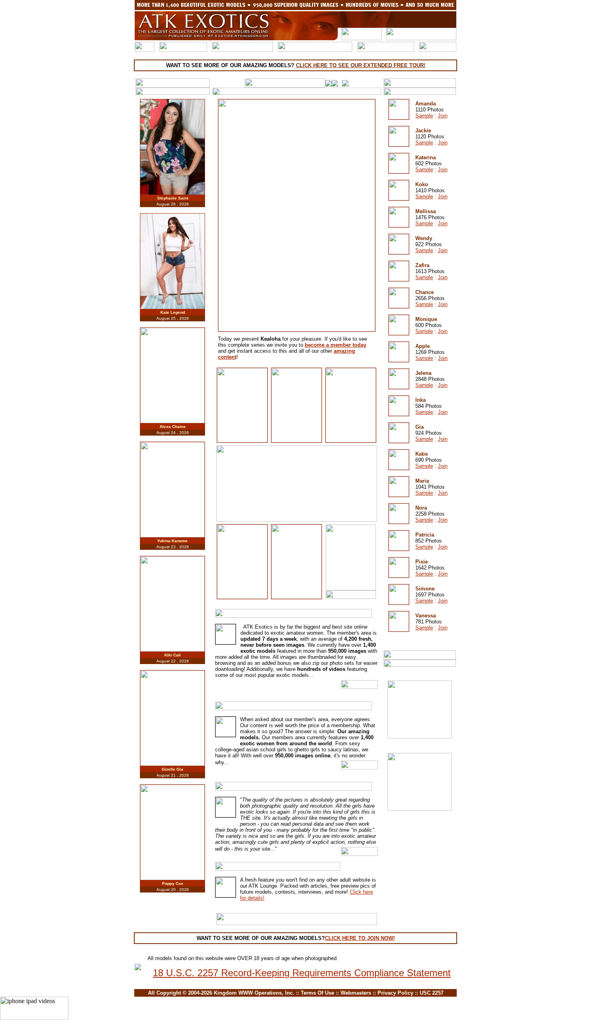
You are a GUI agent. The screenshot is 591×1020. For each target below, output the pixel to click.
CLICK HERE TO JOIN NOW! (360, 938)
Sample (424, 116)
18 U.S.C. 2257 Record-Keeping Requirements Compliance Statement (302, 972)
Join (442, 116)
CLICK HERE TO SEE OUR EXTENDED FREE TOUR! (360, 65)
